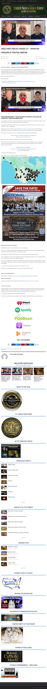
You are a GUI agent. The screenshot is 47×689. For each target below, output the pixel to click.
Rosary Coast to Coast (11, 1)
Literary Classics (11, 563)
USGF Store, (23, 288)
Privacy (45, 687)
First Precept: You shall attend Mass (15, 511)
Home (33, 687)
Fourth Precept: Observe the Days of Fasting (17, 527)
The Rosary (10, 491)
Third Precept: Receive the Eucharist (15, 522)
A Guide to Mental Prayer (13, 470)
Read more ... (23, 502)
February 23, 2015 (15, 548)
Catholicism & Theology (13, 546)
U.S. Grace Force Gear (33, 1)
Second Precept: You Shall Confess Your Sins (17, 516)
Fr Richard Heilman (5, 56)
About (37, 687)
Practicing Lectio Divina (13, 475)
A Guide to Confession (16, 16)
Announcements (10, 348)
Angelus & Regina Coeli (12, 486)
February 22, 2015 (15, 553)
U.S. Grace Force (18, 276)
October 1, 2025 (5, 58)
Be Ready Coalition (31, 281)
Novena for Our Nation (22, 1)
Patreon (27, 266)
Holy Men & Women (11, 557)
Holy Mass (10, 481)
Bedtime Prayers (11, 497)
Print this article (40, 56)
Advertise (40, 687)
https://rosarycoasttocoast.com (24, 136)
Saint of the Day (37, 16)
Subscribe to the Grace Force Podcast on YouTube (13, 293)
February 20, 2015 (15, 564)
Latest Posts (16, 348)
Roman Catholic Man (6, 3)
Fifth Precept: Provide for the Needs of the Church (18, 532)
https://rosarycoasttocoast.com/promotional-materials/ (24, 148)
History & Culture (11, 552)
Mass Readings (31, 16)
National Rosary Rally (25, 128)
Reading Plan (10, 548)
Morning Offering (11, 464)
